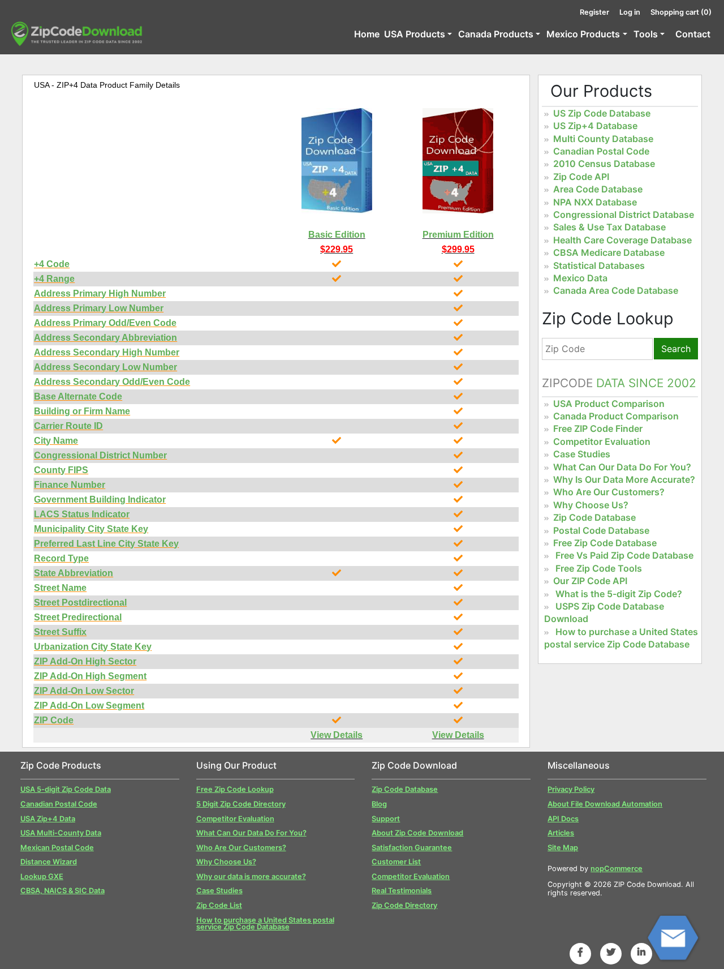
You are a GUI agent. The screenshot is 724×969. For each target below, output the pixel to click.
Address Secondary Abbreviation (105, 337)
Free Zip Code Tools (598, 568)
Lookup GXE (41, 876)
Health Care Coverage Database (622, 240)
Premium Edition (458, 234)
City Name (56, 440)
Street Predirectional (78, 617)
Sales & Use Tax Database (609, 227)
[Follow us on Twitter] (611, 952)
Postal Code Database (601, 530)
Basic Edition (336, 234)
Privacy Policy (571, 789)
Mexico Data (580, 278)
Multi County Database (603, 138)
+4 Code (52, 264)
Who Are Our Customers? (609, 492)
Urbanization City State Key (93, 646)
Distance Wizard (48, 861)
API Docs (563, 818)
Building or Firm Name (82, 411)
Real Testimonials (402, 890)
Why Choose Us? (590, 505)
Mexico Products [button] (583, 34)
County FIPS (61, 470)
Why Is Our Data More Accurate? (624, 479)
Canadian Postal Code (601, 151)
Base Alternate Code (78, 396)
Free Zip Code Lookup (235, 789)
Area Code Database (598, 189)
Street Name (60, 588)
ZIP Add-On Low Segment (89, 705)
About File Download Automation (605, 804)
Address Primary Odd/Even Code (105, 323)
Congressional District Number (100, 455)
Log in (629, 12)
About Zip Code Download (417, 833)
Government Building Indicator (100, 499)
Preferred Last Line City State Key (106, 543)
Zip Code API (581, 176)
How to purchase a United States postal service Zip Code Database (265, 924)
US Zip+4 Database (595, 125)
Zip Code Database (594, 517)
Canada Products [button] (495, 34)
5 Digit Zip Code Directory (241, 804)
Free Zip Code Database (605, 542)
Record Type (61, 558)
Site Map (563, 847)
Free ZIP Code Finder (598, 428)
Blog (379, 804)
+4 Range (54, 279)
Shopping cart (681, 12)
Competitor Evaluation (601, 441)
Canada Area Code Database (615, 290)
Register (594, 12)
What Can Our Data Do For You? (622, 467)
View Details (337, 735)
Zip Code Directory (404, 905)
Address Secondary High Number (106, 352)
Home (367, 34)
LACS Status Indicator (82, 514)
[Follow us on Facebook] (580, 952)
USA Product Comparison (609, 403)
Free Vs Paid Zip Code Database (624, 555)
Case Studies (581, 454)
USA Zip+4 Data (47, 818)
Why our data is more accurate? (251, 876)
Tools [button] (646, 34)
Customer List (396, 861)
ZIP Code (54, 720)
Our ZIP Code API (590, 580)
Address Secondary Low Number (105, 367)
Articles (561, 833)
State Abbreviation (73, 573)
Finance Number (69, 485)
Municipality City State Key (91, 529)
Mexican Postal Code (57, 847)
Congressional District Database (623, 214)
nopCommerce (617, 868)
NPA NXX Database (595, 202)
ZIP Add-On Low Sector (84, 691)
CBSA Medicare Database (609, 252)
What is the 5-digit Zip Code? (618, 593)
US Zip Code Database (601, 113)
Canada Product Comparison (616, 416)
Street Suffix (60, 632)
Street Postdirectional (80, 602)
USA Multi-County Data (60, 833)
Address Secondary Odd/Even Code (112, 382)
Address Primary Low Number (98, 308)
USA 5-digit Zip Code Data (65, 789)
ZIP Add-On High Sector (85, 661)
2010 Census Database (604, 163)
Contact (692, 34)
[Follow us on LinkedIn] (641, 952)
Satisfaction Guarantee (412, 847)
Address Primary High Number (100, 293)
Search (676, 348)
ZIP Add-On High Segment (90, 676)
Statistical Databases (599, 265)
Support (386, 818)
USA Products (414, 34)
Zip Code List (219, 905)
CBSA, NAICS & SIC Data (62, 890)
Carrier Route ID (68, 426)
